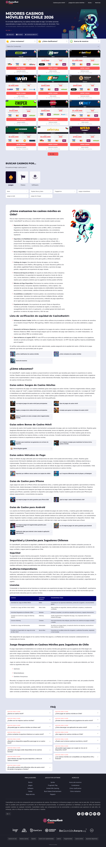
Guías (90, 2)
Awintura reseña (53, 147)
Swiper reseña (21, 122)
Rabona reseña (53, 122)
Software (30, 788)
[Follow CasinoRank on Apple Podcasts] (98, 813)
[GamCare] (36, 830)
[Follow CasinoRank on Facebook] (78, 813)
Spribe (53, 782)
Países (30, 791)
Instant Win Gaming (52, 788)
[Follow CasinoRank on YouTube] (90, 813)
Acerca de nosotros (75, 782)
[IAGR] (15, 830)
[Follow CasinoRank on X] (86, 813)
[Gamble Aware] (73, 830)
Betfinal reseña (85, 71)
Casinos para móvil (59, 2)
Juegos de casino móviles (76, 2)
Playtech (52, 794)
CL (7, 814)
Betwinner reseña (21, 147)
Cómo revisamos (75, 791)
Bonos (30, 782)
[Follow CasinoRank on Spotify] (94, 813)
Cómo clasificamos (75, 788)
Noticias (97, 2)
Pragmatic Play (52, 785)
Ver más (52, 154)
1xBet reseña (84, 122)
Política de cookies (53, 844)
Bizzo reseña (84, 147)
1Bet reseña (53, 96)
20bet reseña (53, 71)
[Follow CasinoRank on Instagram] (82, 813)
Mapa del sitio (30, 794)
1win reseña (21, 96)
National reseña (84, 96)
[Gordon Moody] (50, 830)
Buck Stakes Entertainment (52, 791)
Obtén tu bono (21, 68)
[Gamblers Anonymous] (24, 830)
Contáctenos (75, 785)
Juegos (30, 785)
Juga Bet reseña (21, 71)
